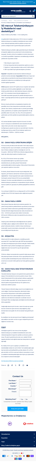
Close (34, 2)
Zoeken (33, 16)
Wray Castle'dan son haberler (21, 20)
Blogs (10, 20)
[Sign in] (30, 11)
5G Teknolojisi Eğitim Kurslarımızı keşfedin (12, 361)
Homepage (4, 20)
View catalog (2, 11)
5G (2, 39)
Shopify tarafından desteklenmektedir (23, 450)
